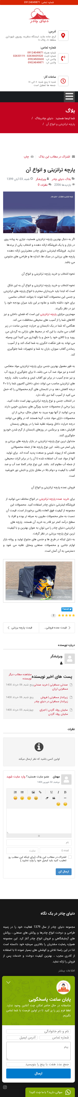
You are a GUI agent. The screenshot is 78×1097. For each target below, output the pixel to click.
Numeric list (15, 792)
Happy (36, 798)
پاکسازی (47, 798)
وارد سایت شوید (15, 776)
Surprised (22, 798)
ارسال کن (63, 871)
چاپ (26, 156)
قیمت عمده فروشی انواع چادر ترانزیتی (53, 628)
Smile (29, 798)
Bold (65, 792)
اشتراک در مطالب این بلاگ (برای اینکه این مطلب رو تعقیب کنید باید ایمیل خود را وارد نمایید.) (37, 859)
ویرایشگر (41, 179)
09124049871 (35, 53)
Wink (58, 804)
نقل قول (54, 798)
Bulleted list (22, 792)
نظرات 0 (43, 185)
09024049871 (36, 63)
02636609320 (35, 56)
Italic (58, 792)
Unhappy (65, 804)
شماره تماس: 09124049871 (39, 2)
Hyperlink (40, 792)
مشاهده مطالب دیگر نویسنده (20, 677)
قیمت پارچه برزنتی (21, 628)
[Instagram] (5, 1087)
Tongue (15, 798)
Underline (51, 792)
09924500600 (36, 59)
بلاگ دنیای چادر (61, 179)
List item (65, 798)
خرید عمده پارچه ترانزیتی (54, 499)
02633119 (19, 56)
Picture (33, 792)
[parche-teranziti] (39, 212)
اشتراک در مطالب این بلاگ (54, 156)
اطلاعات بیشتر (66, 970)
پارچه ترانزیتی (48, 314)
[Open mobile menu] (69, 96)
